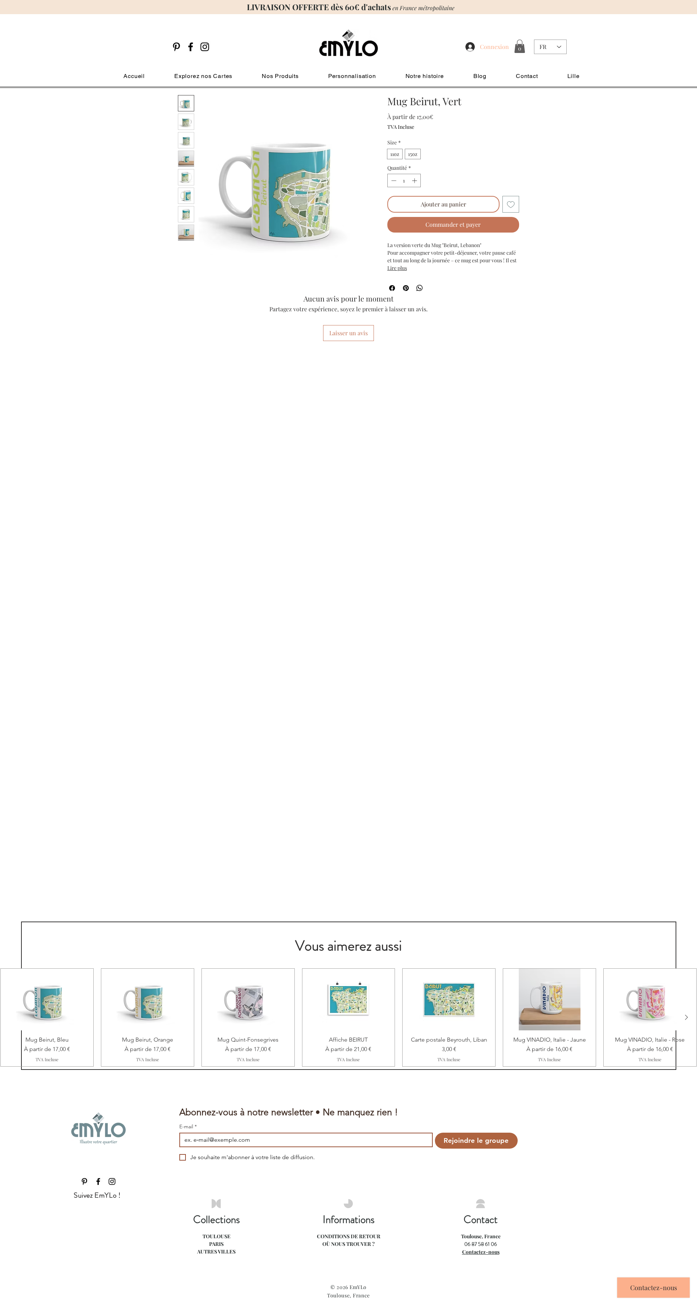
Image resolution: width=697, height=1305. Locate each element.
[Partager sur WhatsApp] (419, 288)
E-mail (188, 1127)
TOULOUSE (217, 1236)
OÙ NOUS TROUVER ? (348, 1243)
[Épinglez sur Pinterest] (406, 288)
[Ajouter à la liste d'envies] (510, 204)
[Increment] (415, 180)
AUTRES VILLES (216, 1251)
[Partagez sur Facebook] (392, 288)
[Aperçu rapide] (47, 999)
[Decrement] (393, 180)
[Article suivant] (686, 1017)
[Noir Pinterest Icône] (176, 47)
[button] (519, 46)
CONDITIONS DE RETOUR (348, 1236)
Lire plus (397, 267)
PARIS (216, 1243)
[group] (348, 1017)
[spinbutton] (404, 180)
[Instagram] (205, 47)
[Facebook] (190, 47)
